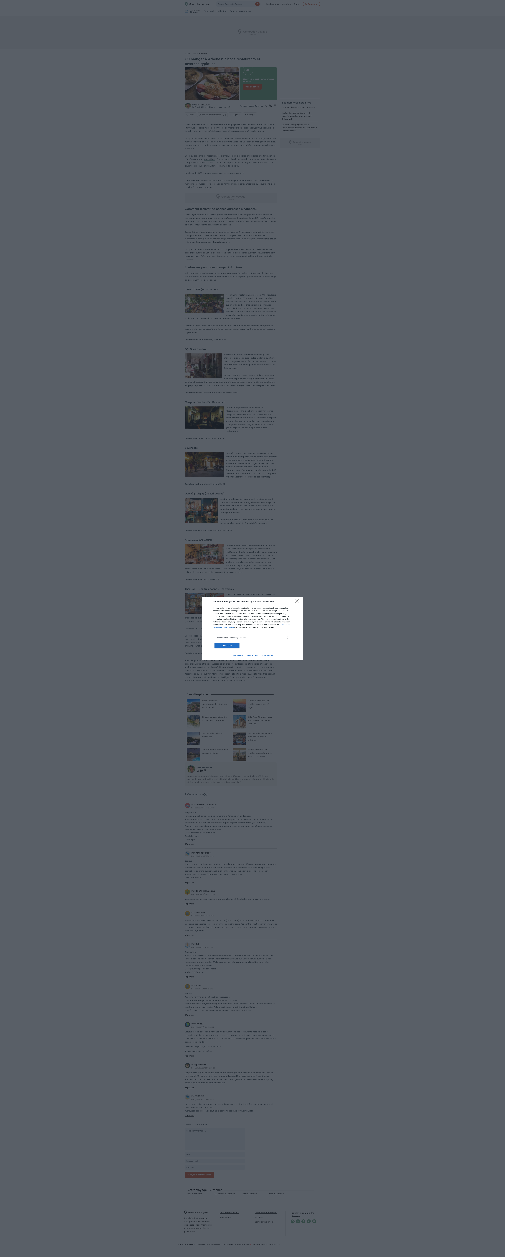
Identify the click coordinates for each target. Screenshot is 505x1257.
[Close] (298, 601)
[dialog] (252, 628)
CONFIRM (227, 646)
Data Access (252, 655)
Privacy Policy (267, 655)
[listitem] (252, 637)
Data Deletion (237, 655)
